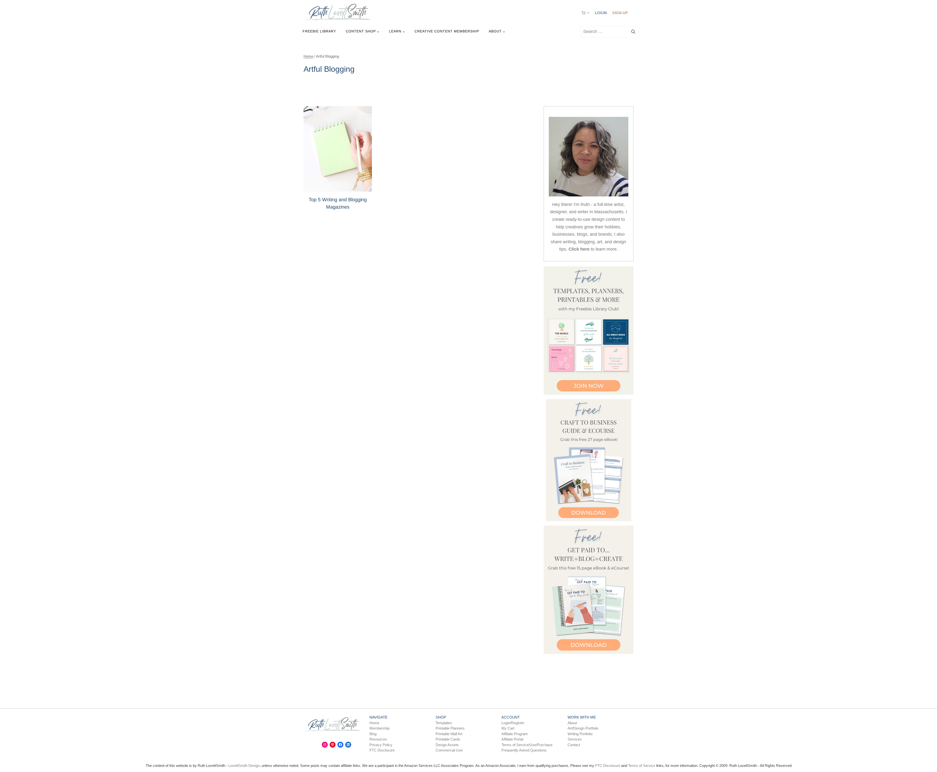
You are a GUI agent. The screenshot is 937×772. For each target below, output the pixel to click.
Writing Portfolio (580, 734)
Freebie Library (319, 31)
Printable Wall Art (449, 734)
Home (374, 723)
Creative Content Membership (447, 31)
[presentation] (338, 149)
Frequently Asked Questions (524, 750)
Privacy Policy (380, 745)
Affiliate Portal (512, 739)
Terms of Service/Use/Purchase (526, 745)
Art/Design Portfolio (583, 728)
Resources (378, 739)
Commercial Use (449, 750)
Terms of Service (641, 765)
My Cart (507, 728)
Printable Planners (450, 728)
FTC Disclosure (382, 750)
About (572, 723)
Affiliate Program (514, 734)
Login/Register (512, 723)
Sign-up (620, 13)
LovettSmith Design (244, 765)
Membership (379, 728)
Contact (574, 745)
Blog (373, 734)
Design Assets (447, 745)
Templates (444, 723)
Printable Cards (448, 739)
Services (575, 739)
